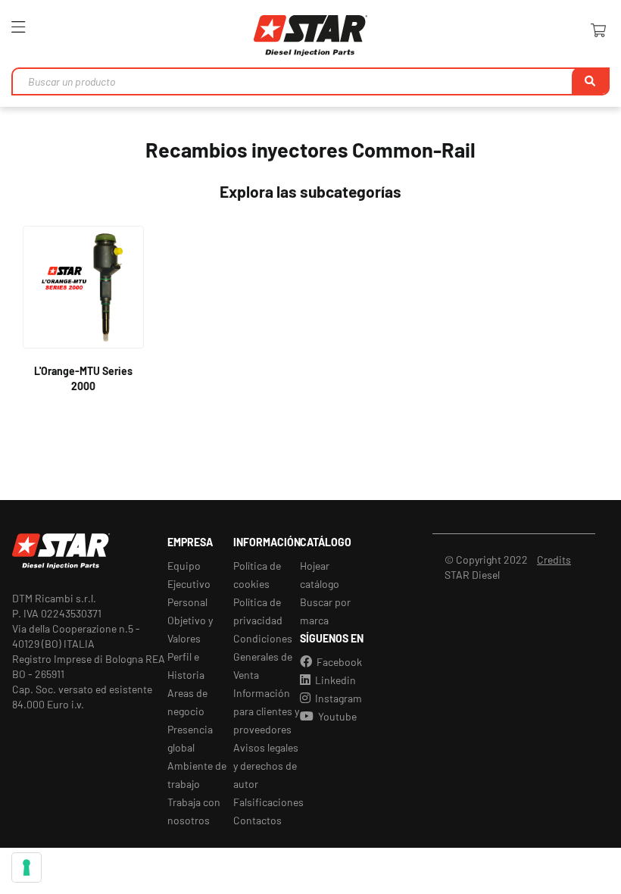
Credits (554, 559)
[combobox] (310, 81)
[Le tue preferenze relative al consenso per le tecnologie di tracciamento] (26, 867)
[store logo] (310, 35)
